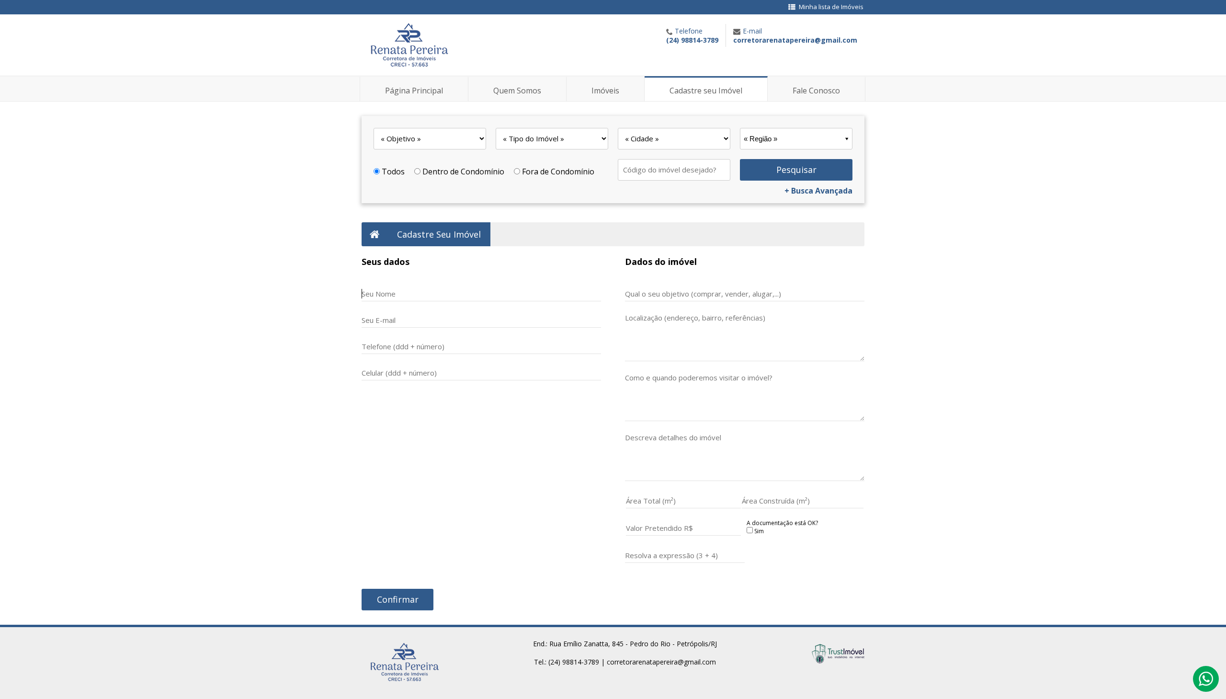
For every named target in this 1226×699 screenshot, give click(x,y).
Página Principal (414, 90)
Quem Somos (517, 90)
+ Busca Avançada (818, 190)
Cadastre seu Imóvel (706, 90)
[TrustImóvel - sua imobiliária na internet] (838, 660)
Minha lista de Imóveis (831, 6)
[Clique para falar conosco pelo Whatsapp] (1206, 683)
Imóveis (605, 90)
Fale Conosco (816, 90)
